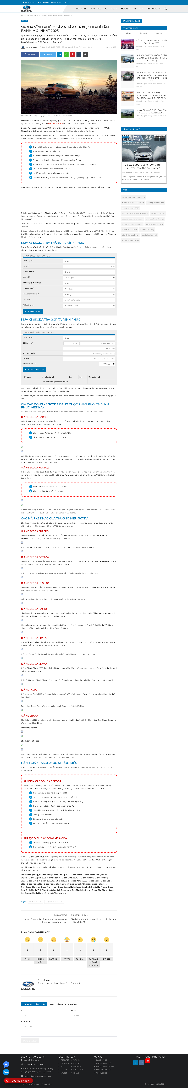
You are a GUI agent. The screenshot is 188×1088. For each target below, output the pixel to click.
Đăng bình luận (30, 1041)
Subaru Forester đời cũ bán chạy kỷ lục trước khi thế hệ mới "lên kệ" (152, 58)
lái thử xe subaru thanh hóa (133, 197)
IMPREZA (77, 1067)
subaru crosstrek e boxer (132, 219)
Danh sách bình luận (34, 1004)
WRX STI (63, 1073)
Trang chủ (81, 9)
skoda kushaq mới (149, 235)
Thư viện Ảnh (154, 9)
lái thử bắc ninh (157, 213)
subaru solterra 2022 (130, 240)
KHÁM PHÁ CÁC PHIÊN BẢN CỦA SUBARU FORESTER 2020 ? (152, 111)
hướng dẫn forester (156, 203)
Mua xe (125, 9)
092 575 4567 (29, 2)
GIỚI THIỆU (96, 9)
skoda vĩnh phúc (35, 902)
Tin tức (23, 16)
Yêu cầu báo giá (103, 1070)
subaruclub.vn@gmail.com (50, 2)
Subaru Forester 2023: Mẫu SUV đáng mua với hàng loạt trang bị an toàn (45, 920)
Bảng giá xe (101, 1060)
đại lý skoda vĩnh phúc (54, 902)
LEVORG (63, 1070)
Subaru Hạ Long (147, 230)
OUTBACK (64, 1063)
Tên (22, 1010)
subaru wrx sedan (129, 230)
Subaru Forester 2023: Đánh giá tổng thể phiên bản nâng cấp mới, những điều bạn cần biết (152, 76)
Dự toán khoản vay (35, 369)
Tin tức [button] (138, 9)
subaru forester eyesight (132, 224)
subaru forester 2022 (130, 208)
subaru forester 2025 (154, 224)
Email (73, 1010)
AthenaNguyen (32, 47)
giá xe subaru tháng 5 (155, 219)
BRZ (62, 1067)
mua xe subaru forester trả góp (135, 213)
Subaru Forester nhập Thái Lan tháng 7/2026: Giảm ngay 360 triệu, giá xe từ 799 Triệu (151, 95)
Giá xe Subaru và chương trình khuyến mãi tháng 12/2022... (144, 166)
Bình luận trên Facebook (63, 1004)
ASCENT (76, 1063)
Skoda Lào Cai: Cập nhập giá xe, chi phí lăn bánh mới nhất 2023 (94, 920)
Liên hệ (66, 2)
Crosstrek (78, 1070)
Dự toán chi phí (33, 312)
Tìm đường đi (102, 1073)
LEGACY (76, 1073)
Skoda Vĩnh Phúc (28, 120)
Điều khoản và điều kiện (155, 1084)
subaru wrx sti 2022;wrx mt (133, 203)
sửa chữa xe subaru (130, 235)
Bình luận (25, 1021)
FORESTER (64, 1060)
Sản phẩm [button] (110, 9)
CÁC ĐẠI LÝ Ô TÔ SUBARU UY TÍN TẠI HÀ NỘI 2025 (151, 41)
